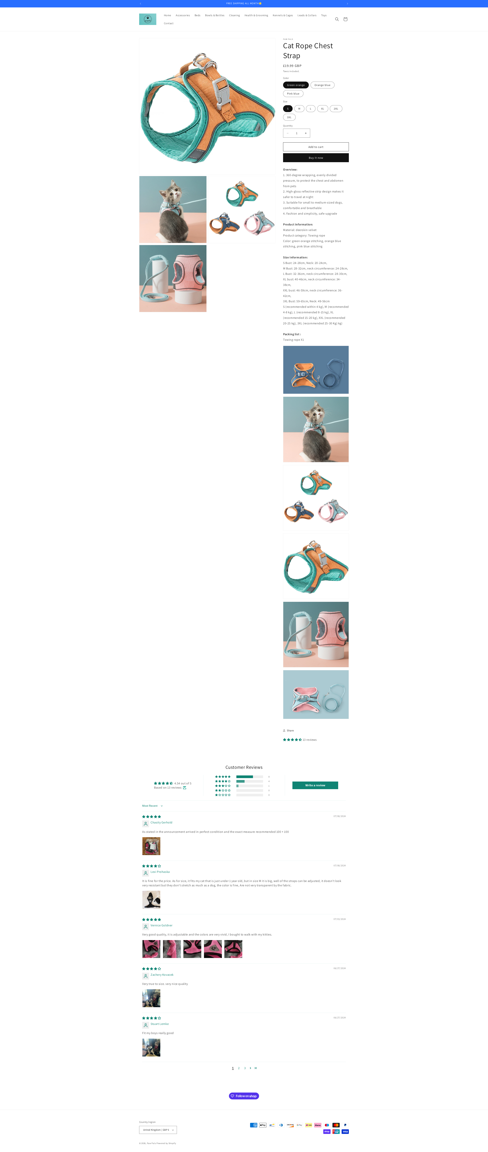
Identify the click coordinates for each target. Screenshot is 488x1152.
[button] (337, 19)
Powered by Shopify (166, 1143)
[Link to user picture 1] (151, 846)
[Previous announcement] (140, 3)
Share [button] (290, 730)
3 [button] (245, 1068)
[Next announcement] (347, 3)
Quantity (288, 125)
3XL (289, 117)
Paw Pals (151, 1143)
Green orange (296, 85)
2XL (336, 108)
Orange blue (323, 85)
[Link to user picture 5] (233, 949)
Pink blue (293, 93)
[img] (151, 817)
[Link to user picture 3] (192, 949)
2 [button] (239, 1068)
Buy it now (316, 158)
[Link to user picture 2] (172, 949)
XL (322, 108)
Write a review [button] (315, 785)
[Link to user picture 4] (213, 949)
